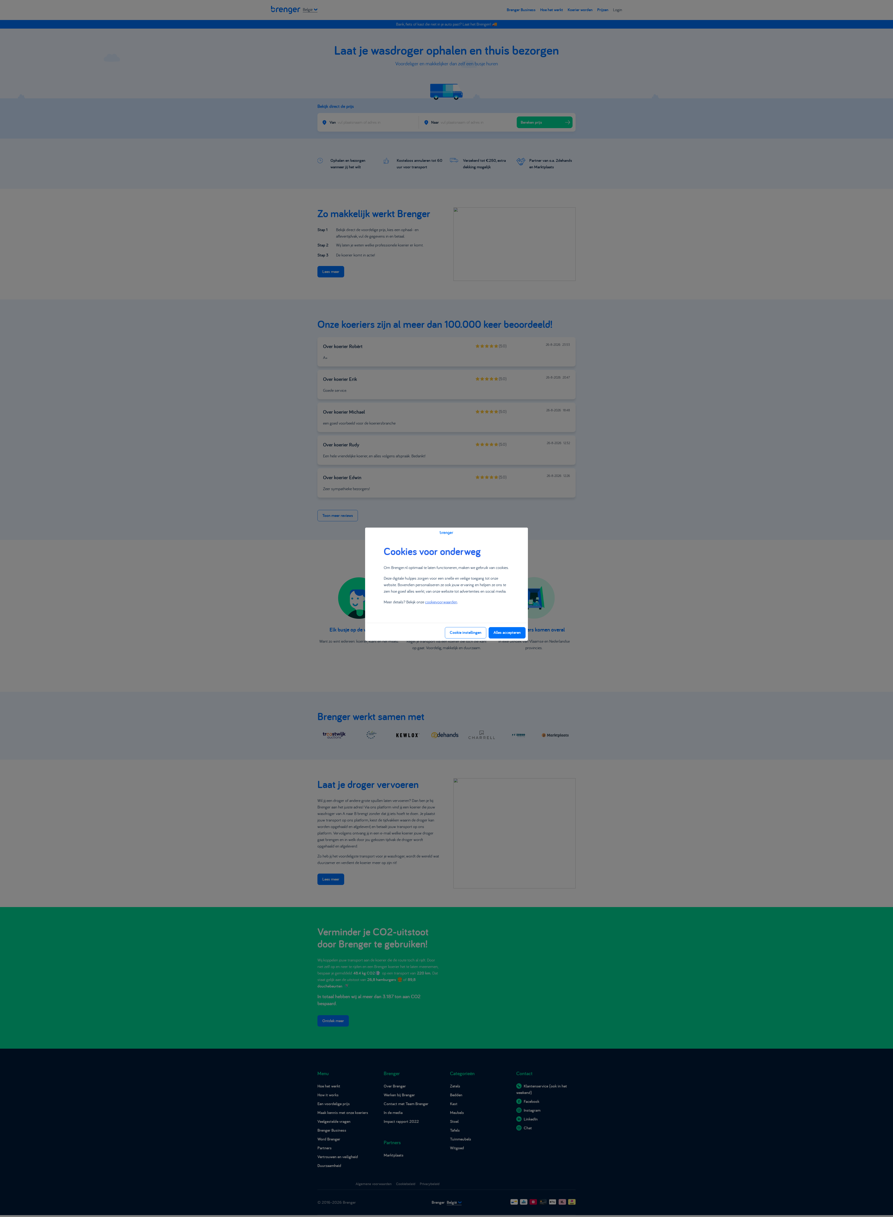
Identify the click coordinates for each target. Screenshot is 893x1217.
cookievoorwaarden (441, 602)
